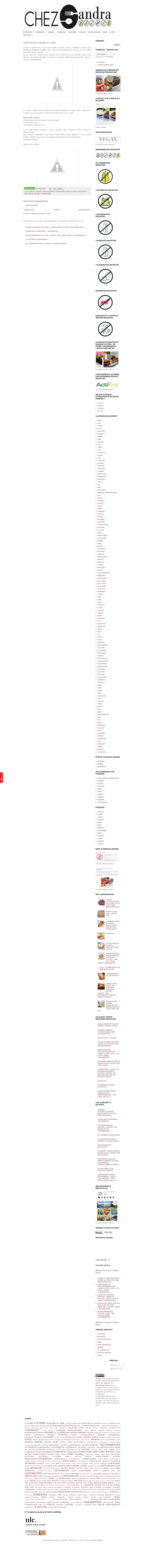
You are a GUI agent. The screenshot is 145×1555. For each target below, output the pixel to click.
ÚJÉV (44, 1505)
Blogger (100, 1540)
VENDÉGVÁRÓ (46, 194)
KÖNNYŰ (72, 1468)
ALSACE (27, 1426)
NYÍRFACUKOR (65, 1478)
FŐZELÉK (67, 1440)
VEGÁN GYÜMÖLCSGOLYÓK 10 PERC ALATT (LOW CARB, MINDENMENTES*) (113, 903)
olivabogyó (101, 605)
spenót (100, 688)
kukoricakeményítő (103, 573)
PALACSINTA (112, 1478)
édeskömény (101, 479)
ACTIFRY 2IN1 (75, 1423)
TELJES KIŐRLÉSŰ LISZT (72, 1495)
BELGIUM (101, 1336)
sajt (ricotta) (101, 672)
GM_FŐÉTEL (82, 1447)
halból (99, 825)
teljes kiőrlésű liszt (103, 714)
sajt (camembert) (103, 645)
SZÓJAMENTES (76, 1492)
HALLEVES (78, 1456)
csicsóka (100, 455)
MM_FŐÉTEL (83, 1476)
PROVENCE (78, 1481)
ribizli (99, 631)
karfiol (100, 543)
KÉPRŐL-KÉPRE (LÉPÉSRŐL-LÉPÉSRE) (73, 1466)
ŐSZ (98, 1478)
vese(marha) (101, 733)
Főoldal (56, 210)
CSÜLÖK (86, 1430)
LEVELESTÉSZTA (85, 1471)
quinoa (100, 629)
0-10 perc (100, 403)
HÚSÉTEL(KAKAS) (30, 1461)
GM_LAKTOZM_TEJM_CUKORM (108, 1447)
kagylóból (101, 781)
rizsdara (100, 637)
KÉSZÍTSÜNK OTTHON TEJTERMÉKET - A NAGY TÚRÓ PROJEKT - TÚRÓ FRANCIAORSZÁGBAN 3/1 (107, 1177)
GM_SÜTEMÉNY (61, 1449)
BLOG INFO (54, 1428)
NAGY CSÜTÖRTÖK (105, 1476)
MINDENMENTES (71, 1476)
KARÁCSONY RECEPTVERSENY (34, 1466)
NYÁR (51, 1478)
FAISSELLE (102, 1437)
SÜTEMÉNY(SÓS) (75, 1489)
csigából (100, 817)
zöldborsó (101, 749)
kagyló (100, 533)
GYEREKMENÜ (59, 1451)
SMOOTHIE (98, 1485)
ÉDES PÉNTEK (71, 1433)
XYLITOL (51, 1507)
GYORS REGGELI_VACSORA (43, 1454)
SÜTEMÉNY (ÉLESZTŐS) (71, 1487)
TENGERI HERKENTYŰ (106, 1495)
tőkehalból (101, 799)
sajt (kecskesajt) (102, 658)
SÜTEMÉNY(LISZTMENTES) (61, 1489)
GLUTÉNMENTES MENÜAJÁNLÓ (37, 1447)
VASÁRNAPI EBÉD (90, 1505)
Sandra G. (99, 1378)
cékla (99, 444)
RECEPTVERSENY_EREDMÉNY (65, 1483)
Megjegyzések (116, 1369)
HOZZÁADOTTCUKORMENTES (38, 1458)
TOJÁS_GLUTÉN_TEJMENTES (58, 1502)
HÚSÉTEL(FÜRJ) (103, 1459)
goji (99, 495)
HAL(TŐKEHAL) (43, 1456)
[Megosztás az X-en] (58, 189)
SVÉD (43, 1492)
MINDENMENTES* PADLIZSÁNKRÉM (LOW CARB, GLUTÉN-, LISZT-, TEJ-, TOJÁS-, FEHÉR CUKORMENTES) (108, 958)
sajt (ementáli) (102, 650)
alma (99, 423)
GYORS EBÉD (72, 32)
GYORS (81, 1451)
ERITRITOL (87, 1437)
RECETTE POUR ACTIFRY (84, 1483)
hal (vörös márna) (103, 525)
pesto (99, 621)
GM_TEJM (70, 1449)
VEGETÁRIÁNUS (113, 1504)
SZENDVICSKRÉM (52, 1492)
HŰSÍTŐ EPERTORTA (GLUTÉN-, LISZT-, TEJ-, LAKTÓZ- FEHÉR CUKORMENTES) (106, 1314)
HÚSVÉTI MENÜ (50, 1463)
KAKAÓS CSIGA (87, 1463)
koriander (100, 565)
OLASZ (82, 1478)
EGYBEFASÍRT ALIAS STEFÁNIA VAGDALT (105, 1169)
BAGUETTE (35, 1428)
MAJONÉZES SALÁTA (86, 1474)
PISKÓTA (39, 1481)
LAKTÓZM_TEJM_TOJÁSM (44, 1471)
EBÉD (62, 1432)
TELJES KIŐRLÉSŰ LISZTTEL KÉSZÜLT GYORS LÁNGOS (113, 946)
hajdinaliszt (101, 511)
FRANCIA (39, 191)
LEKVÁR (74, 1471)
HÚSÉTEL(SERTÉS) (95, 1461)
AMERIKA (33, 1426)
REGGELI (97, 1483)
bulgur (100, 439)
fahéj (99, 487)
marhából (100, 836)
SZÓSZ (84, 1492)
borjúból (100, 814)
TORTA (117, 1502)
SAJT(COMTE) (50, 1485)
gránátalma (101, 500)
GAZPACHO (110, 933)
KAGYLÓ (78, 1463)
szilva (99, 698)
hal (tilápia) (101, 519)
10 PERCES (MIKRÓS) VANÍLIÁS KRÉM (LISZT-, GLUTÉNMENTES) (107, 1032)
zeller (99, 741)
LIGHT (118, 1471)
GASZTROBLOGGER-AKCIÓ (33, 1445)
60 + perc (100, 411)
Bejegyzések (116, 1365)
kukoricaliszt (101, 575)
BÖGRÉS (81, 1428)
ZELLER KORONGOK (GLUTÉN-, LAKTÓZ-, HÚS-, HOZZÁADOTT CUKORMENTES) (55, 235)
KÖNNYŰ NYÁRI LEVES (85, 1468)
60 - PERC (61, 1423)
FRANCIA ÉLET (115, 1440)
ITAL (73, 1463)
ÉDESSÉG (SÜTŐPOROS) (58, 1435)
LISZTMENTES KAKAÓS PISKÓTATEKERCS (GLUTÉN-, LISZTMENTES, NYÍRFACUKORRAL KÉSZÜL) (109, 1162)
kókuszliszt (101, 551)
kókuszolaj (101, 554)
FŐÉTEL (101, 764)
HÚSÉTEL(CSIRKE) (89, 1459)
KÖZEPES (112, 1468)
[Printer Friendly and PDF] (29, 188)
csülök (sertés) (102, 474)
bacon (99, 428)
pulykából (101, 841)
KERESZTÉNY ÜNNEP (94, 1466)
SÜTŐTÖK (34, 1492)
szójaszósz (101, 701)
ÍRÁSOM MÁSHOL (65, 1463)
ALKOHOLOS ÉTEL (114, 1423)
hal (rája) (100, 516)
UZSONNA (60, 1505)
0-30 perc (100, 405)
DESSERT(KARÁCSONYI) (34, 1433)
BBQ (41, 1428)
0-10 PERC (29, 1423)
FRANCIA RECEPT (51, 1442)
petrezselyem (102, 623)
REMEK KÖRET (107, 1483)
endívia (100, 482)
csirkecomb (101, 460)
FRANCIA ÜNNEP (66, 1442)
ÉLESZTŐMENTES (69, 1437)
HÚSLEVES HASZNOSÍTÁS (111, 1461)
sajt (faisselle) (102, 653)
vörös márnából (102, 802)
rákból (100, 791)
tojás (99, 717)
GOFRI (100, 1449)
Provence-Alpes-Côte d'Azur (91, 1481)
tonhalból (100, 797)
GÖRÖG (112, 1449)
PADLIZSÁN (104, 1478)
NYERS (57, 1478)
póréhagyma (101, 626)
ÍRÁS (57, 1463)
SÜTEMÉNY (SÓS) (87, 1487)
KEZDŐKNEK (36, 1468)
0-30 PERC (40, 1423)
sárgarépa (100, 682)
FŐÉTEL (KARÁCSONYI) (41, 1440)
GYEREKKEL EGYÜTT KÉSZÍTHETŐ (38, 1452)
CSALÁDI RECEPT (47, 1430)
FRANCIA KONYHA (49, 191)
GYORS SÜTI (82, 32)
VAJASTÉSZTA (79, 1505)
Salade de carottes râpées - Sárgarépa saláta (111, 913)
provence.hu (103, 1481)
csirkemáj (100, 463)
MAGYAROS (75, 1474)
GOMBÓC (106, 1449)
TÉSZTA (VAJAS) (74, 1497)
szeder (100, 693)
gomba (100, 498)
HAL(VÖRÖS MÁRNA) (62, 1456)
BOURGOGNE (72, 1428)
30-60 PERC (51, 1423)
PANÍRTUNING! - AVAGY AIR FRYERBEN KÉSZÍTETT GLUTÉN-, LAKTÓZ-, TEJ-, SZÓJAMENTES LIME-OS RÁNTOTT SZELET (108, 990)
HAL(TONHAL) (29, 1456)
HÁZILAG (88, 1456)
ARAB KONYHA (40, 1426)
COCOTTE (95, 1428)
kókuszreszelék (102, 557)
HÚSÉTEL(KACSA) (115, 1459)
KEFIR (45, 1466)
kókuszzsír (101, 562)
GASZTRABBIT (103, 1442)
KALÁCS (96, 1463)
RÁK (112, 1481)
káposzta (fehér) (102, 535)
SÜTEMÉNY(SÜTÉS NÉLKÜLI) (89, 1489)
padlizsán (100, 613)
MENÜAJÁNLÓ (27, 35)
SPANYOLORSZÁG (104, 1352)
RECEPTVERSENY (47, 1483)
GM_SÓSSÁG (51, 1449)
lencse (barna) (102, 581)
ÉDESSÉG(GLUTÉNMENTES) (34, 1437)
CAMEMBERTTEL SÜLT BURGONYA (112, 974)
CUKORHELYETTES (114, 1428)
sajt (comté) (101, 647)
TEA (119, 1492)
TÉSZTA (44, 1497)
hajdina (100, 508)
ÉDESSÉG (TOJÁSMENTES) (109, 1435)
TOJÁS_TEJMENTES (76, 1502)
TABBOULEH (100, 1492)
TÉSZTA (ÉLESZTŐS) (57, 1497)
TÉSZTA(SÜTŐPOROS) (105, 1497)
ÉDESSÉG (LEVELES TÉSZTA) (111, 1433)
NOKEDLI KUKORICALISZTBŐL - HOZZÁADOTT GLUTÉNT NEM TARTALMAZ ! (54, 227)
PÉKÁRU (33, 1481)
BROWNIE (88, 1428)
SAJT (115, 1483)
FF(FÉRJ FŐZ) (116, 1437)
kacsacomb (101, 527)
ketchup (100, 546)
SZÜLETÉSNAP (91, 1492)
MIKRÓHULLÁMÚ (58, 1476)
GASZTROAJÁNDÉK (114, 1442)
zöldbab (100, 746)
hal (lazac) (101, 514)
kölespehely (101, 567)
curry (99, 450)
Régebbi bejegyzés (85, 210)
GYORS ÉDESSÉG (106, 1451)
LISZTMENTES (33, 1473)
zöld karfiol (101, 744)
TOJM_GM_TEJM (108, 1502)
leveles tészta (102, 589)
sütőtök (100, 690)
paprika (100, 615)
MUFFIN (96, 1476)
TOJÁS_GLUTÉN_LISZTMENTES (35, 1502)
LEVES (95, 1471)
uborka (100, 722)
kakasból (100, 828)
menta (99, 599)
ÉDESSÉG (82, 1432)
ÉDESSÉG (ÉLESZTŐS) (94, 1433)
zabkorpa (100, 736)
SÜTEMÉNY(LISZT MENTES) (44, 1489)
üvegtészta (101, 728)
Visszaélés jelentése (103, 1265)
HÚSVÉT (40, 1463)
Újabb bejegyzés (29, 210)
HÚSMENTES (30, 1463)
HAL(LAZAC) (105, 1454)
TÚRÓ (40, 1505)
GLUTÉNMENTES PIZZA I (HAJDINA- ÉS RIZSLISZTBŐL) (46, 243)
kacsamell (101, 530)
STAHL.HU (51, 1487)
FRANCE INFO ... (86, 1440)
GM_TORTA (85, 1449)
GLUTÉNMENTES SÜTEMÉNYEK (64, 1447)
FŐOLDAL (101, 62)
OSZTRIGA (92, 1478)
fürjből (100, 822)
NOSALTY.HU (44, 1478)
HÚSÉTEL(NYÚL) (83, 1461)
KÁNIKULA (103, 1463)
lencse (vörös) (102, 583)
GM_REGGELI (40, 1449)
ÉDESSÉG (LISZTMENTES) (35, 1435)
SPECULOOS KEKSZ (41, 1487)
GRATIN (118, 1449)
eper (99, 484)
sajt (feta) (100, 656)
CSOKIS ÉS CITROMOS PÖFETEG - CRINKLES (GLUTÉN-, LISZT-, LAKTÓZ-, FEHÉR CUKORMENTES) (108, 1297)
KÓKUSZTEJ (65, 1468)
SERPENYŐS (89, 1485)
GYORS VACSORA (71, 191)
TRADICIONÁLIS (31, 1505)
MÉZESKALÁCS (48, 1476)
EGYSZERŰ (49, 1437)
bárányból (101, 812)
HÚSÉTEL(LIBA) (56, 1461)
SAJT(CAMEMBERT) (39, 1485)
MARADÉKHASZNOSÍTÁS (102, 1474)
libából (100, 833)
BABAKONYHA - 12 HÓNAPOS (100, 1426)
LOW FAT (56, 1474)
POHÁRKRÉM (64, 1481)
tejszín (100, 712)
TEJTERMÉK (53, 1495)
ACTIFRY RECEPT (87, 1423)
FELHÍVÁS (109, 1437)
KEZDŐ (27, 1468)
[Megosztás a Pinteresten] (61, 189)
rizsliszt (100, 639)
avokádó (100, 426)
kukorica (100, 570)
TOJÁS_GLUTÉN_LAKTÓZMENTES (35, 1499)
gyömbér (100, 503)
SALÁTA (76, 1485)
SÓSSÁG (117, 1485)
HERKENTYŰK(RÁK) (102, 1456)
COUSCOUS (103, 1428)
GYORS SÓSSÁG (60, 1454)
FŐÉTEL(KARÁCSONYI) (56, 1440)
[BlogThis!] (56, 189)
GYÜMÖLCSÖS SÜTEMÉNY (92, 1454)
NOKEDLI (36, 1478)
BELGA (46, 1428)
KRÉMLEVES (29, 1471)
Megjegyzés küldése (32, 205)
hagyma (100, 506)
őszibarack (101, 610)
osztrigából (101, 786)
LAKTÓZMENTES (40, 32)
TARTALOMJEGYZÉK (105, 65)
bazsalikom (101, 434)
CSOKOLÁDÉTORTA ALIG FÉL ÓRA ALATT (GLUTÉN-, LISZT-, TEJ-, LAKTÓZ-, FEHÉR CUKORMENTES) (109, 1306)
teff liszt (100, 706)
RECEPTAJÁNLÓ (34, 1483)
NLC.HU (27, 1478)
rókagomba (101, 642)
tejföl (99, 709)
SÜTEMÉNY (58, 1487)
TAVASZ (113, 1492)
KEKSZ (50, 1466)
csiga (99, 458)
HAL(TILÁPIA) (115, 1454)
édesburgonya (102, 476)
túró (99, 720)
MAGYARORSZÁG (104, 1345)
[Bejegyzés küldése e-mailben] (50, 188)
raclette (42, 50)
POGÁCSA (55, 1481)
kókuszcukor (102, 549)
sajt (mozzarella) (103, 666)
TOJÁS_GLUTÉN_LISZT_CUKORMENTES (105, 1499)
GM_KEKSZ (91, 1447)
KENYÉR (55, 1466)
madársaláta (101, 591)
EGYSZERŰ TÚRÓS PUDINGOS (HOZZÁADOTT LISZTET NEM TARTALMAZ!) (113, 925)
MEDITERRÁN (115, 1474)
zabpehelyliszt (102, 738)
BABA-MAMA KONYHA (61, 1426)
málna (99, 597)
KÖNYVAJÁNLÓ (98, 1468)
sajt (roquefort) (102, 677)
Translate (110, 57)
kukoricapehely (102, 578)
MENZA (40, 1476)
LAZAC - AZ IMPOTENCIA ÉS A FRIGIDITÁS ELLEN (109, 968)
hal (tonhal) (101, 522)
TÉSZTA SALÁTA (89, 1497)
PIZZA (49, 1481)
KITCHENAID (47, 1468)
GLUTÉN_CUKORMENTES (50, 1445)
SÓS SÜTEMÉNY (107, 1485)
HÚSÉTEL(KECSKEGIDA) (43, 1461)
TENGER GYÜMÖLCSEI (89, 1495)
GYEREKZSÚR (72, 1452)
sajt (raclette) (101, 669)
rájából (100, 789)
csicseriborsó (102, 452)
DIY (58, 1433)
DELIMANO (117, 1430)
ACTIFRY (112, 32)
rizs (99, 634)
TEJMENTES (50, 32)
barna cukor (101, 431)
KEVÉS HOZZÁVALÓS (94, 32)
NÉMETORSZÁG (115, 1476)
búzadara (100, 442)
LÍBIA (100, 1342)
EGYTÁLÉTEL (58, 1437)
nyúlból (100, 838)
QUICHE (108, 1481)
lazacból (100, 783)
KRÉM (118, 1468)
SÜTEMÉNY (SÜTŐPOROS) (103, 1487)
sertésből (100, 844)
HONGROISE (116, 1456)
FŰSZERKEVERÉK (92, 1442)
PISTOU (44, 1481)
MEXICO (101, 1347)
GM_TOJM (77, 1449)
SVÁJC (100, 1355)
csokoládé (101, 471)
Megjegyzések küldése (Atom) (41, 213)
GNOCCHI (94, 1449)
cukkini (100, 447)
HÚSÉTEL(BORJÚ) (75, 1459)
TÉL (60, 1494)
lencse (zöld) (101, 586)
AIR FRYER (104, 1423)
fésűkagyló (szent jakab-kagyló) (107, 492)
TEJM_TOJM (28, 1495)
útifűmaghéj (101, 725)
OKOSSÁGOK (75, 1478)
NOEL (31, 1478)
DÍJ (55, 1433)
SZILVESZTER (28, 194)
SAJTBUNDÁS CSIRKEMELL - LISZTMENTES (41, 231)
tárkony (100, 704)
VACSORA (37, 194)
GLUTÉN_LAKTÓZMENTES (71, 1445)
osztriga (100, 607)
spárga (100, 685)
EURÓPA (95, 1437)
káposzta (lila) (102, 538)
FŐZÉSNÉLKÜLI (75, 1440)
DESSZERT (101, 767)
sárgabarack (101, 679)
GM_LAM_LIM (29, 1449)
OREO (87, 1478)
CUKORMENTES (32, 1430)
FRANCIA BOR (104, 1440)
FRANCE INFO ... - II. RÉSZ (107, 1038)
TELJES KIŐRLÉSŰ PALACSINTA (104, 1146)
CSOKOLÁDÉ (60, 1430)
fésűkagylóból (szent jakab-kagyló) (108, 778)
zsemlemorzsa (102, 752)
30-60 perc (101, 408)
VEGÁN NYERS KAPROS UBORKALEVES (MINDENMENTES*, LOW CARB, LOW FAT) (109, 1006)
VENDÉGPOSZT (29, 1507)
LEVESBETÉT (104, 1471)
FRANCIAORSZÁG (104, 1339)
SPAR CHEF (29, 1487)
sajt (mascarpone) (103, 661)
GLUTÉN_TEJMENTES (90, 1445)
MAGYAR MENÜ (65, 1474)
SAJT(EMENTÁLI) (60, 1485)
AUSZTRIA (101, 1334)
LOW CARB (47, 1474)
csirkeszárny (101, 468)
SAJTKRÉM (68, 1485)
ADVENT (97, 1423)
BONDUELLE (63, 1428)
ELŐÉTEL (32, 191)
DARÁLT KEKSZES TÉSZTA (101, 1430)
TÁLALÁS (107, 1492)
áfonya (100, 420)
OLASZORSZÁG (103, 1350)
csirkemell (101, 466)
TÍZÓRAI (117, 1497)
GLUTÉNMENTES (28, 32)
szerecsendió (101, 696)
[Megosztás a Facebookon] (59, 189)
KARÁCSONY (82, 191)
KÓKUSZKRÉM (55, 1468)
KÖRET (106, 1468)
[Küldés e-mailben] (54, 189)
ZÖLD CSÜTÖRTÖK (60, 1507)
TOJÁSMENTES (61, 32)
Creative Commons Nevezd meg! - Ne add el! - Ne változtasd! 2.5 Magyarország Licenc (107, 1383)
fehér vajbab (101, 490)
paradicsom (101, 618)
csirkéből (100, 820)
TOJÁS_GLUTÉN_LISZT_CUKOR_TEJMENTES (67, 1499)
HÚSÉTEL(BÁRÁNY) (60, 1459)
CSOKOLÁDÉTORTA (74, 1430)
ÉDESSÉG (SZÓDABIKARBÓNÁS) (83, 1435)
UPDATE (51, 1504)
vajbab (100, 730)
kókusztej (100, 559)
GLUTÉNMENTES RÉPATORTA (36, 239)
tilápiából (100, 794)
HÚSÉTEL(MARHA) (69, 1461)
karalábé (100, 541)
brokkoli (100, 436)
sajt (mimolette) (102, 663)
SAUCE (82, 1485)
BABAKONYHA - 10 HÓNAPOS (80, 1426)
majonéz (100, 594)
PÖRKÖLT (71, 1481)
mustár (100, 602)
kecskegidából (102, 830)
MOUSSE (90, 1476)
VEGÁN (105, 32)
